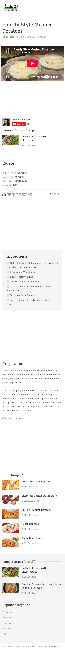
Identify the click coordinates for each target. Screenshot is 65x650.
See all (29, 562)
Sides (5, 634)
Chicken (6, 628)
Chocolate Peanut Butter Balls (39, 495)
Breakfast (7, 617)
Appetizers (8, 623)
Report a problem (14, 418)
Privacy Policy (51, 646)
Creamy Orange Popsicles (37, 481)
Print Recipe (19, 194)
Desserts (7, 612)
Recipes (14, 37)
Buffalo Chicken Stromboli (38, 509)
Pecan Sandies (30, 523)
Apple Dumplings (32, 538)
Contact (40, 646)
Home (5, 37)
